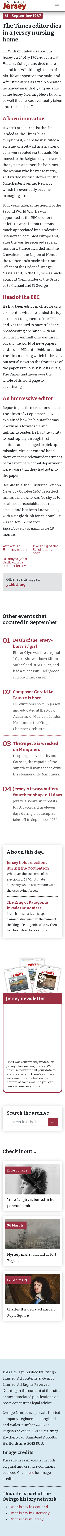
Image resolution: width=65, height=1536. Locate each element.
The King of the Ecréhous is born (45, 549)
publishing (15, 584)
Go (53, 1122)
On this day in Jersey (27, 1519)
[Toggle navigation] (57, 5)
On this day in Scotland (29, 1507)
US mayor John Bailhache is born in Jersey (15, 562)
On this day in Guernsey (30, 1513)
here (30, 1473)
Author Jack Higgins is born (16, 548)
